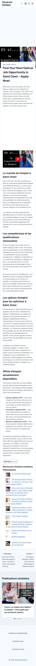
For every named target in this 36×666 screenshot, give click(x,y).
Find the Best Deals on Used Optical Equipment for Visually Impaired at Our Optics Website (19, 510)
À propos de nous (18, 649)
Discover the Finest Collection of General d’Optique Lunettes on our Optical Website (19, 501)
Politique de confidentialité (18, 633)
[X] (29, 3)
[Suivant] (31, 600)
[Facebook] (25, 3)
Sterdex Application (18, 536)
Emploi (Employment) (9, 64)
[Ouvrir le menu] (21, 3)
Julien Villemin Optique (20, 516)
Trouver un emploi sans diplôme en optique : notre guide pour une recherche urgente (17, 609)
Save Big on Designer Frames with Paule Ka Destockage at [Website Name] (28, 560)
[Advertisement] (18, 28)
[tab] (14, 618)
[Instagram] (32, 3)
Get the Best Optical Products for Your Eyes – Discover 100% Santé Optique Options (19, 482)
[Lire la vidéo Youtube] (18, 159)
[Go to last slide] (4, 600)
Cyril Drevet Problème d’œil (21, 474)
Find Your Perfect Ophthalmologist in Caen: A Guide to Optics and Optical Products (8, 560)
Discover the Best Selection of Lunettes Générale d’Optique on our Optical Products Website (19, 524)
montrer (14, 461)
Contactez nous (18, 641)
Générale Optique (21, 660)
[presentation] (18, 593)
